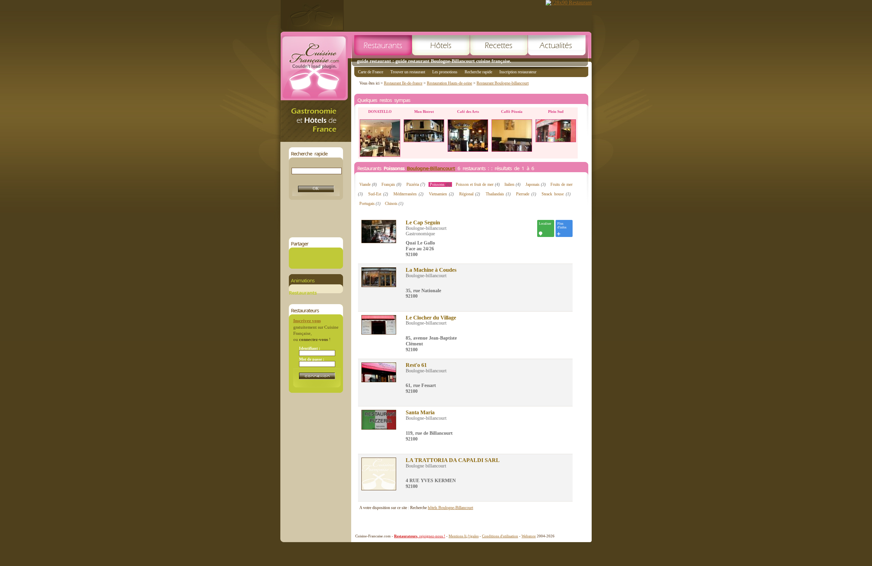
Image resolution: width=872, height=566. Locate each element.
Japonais (536, 184)
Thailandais (498, 194)
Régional (469, 194)
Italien (512, 184)
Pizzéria (415, 184)
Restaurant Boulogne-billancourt (503, 83)
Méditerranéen (408, 194)
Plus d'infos (561, 225)
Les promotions (444, 72)
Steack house (556, 194)
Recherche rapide (478, 72)
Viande (368, 184)
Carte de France (370, 72)
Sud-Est (378, 194)
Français (391, 184)
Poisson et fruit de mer (478, 184)
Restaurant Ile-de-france (403, 83)
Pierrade (526, 194)
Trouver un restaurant (407, 72)
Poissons (440, 184)
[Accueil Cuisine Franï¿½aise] (315, 140)
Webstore (528, 536)
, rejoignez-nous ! (419, 536)
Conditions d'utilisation (500, 536)
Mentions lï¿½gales (464, 536)
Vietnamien (441, 194)
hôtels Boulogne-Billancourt (450, 507)
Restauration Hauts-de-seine (449, 83)
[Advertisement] (413, 218)
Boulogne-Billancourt (431, 168)
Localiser (545, 223)
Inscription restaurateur (517, 72)
